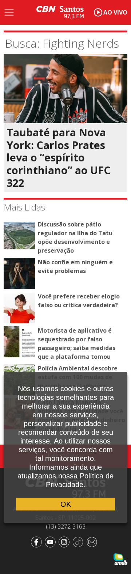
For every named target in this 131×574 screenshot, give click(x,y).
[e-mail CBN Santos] (93, 541)
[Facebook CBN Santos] (38, 541)
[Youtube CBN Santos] (52, 541)
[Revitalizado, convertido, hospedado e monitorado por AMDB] (120, 559)
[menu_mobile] (9, 12)
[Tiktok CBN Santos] (79, 541)
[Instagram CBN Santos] (65, 541)
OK (65, 504)
